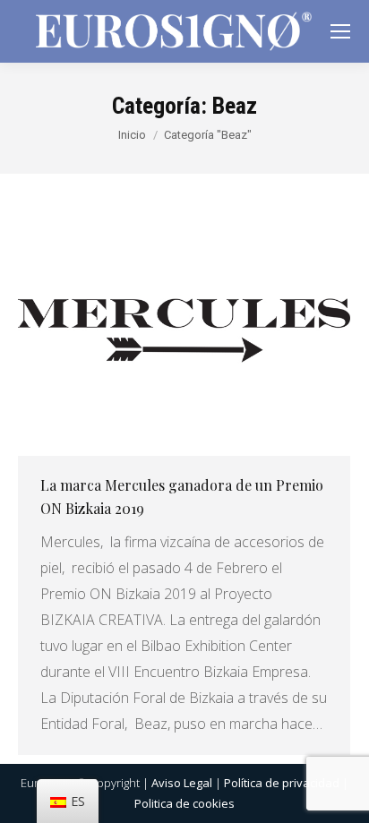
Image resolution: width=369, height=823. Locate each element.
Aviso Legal (181, 783)
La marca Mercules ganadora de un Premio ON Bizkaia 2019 (181, 497)
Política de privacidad (281, 783)
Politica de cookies (184, 803)
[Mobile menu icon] (340, 31)
